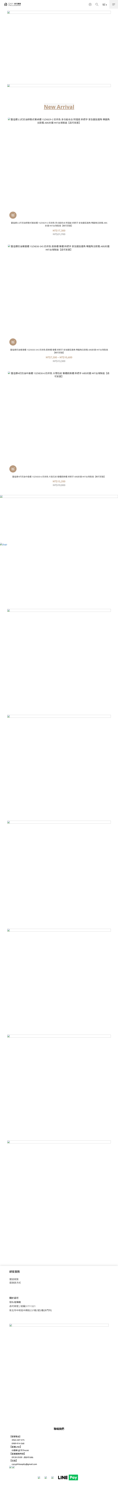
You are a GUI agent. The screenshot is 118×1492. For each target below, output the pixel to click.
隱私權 (12, 1302)
